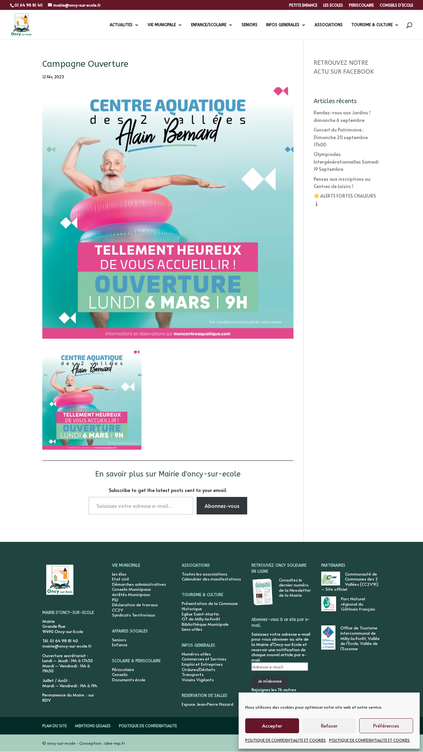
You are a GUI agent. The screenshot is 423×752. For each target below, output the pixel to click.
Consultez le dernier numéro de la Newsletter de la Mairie (295, 587)
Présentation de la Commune (210, 603)
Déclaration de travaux (135, 605)
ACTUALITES (121, 24)
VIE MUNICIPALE (162, 24)
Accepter (272, 725)
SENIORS (249, 24)
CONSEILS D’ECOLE (396, 5)
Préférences (386, 725)
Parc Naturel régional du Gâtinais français (358, 604)
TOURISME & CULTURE (372, 24)
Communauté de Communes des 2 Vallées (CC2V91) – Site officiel (349, 581)
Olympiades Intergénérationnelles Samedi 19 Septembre (346, 161)
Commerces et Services (204, 659)
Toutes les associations (204, 574)
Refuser (329, 725)
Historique (192, 609)
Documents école (128, 680)
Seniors (119, 640)
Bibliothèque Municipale (205, 624)
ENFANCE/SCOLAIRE (208, 24)
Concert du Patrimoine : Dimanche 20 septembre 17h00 (341, 137)
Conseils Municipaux (131, 589)
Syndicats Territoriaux (133, 615)
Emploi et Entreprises (202, 664)
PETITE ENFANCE (303, 5)
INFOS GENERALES (282, 24)
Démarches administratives (139, 584)
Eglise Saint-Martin (200, 614)
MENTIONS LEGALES (93, 725)
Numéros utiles (196, 654)
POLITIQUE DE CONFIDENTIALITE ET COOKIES (285, 740)
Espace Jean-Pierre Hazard (207, 704)
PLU (115, 600)
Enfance (120, 645)
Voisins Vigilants (198, 680)
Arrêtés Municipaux (131, 594)
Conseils (120, 674)
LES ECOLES (333, 5)
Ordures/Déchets (198, 669)
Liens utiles (192, 629)
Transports (193, 674)
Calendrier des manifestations (211, 579)
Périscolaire (123, 669)
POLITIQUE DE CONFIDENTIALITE (148, 725)
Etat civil (120, 579)
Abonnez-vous (222, 505)
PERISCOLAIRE (361, 5)
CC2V (117, 610)
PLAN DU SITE (54, 725)
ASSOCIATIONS (329, 24)
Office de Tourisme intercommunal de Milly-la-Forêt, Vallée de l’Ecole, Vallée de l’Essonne (360, 638)
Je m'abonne (270, 681)
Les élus (119, 574)
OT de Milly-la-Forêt (201, 619)
